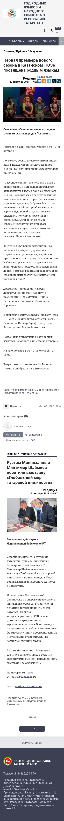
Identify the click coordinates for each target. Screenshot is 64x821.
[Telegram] (49, 81)
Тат (57, 32)
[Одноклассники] (44, 81)
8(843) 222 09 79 (25, 773)
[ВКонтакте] (39, 81)
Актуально (36, 51)
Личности (49, 41)
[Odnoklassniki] (44, 30)
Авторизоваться (34, 434)
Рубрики (21, 51)
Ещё (32, 729)
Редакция (30, 78)
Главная (8, 51)
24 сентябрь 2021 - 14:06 (43, 493)
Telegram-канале (14, 393)
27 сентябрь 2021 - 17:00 (23, 81)
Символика (16, 41)
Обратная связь (32, 742)
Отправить (13, 434)
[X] (54, 81)
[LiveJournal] (58, 81)
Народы (33, 41)
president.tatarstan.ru (28, 686)
